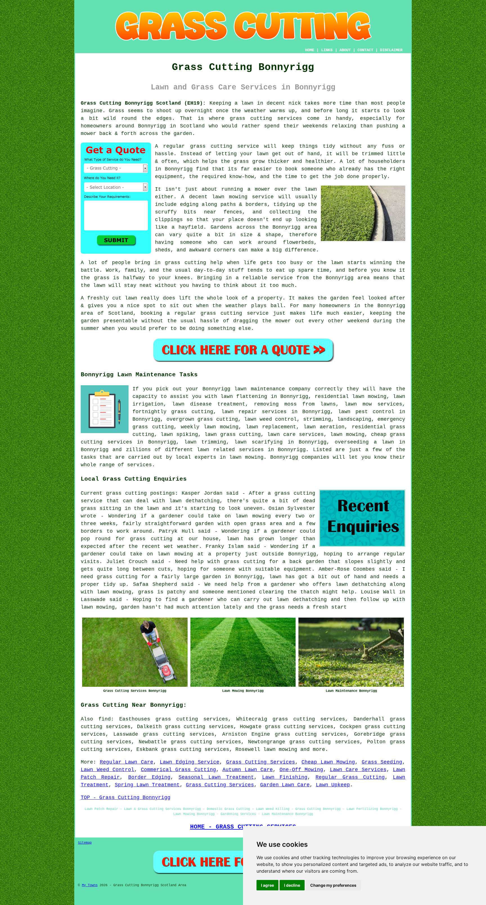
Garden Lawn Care (285, 785)
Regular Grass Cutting (350, 777)
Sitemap (85, 843)
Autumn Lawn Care (247, 770)
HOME (309, 50)
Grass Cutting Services (260, 762)
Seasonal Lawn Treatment (216, 777)
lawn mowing (280, 749)
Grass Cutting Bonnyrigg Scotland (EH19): (143, 103)
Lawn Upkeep (333, 785)
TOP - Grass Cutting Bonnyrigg (125, 797)
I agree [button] (267, 885)
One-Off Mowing (301, 770)
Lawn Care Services (358, 770)
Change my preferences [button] (333, 885)
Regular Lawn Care (126, 762)
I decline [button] (292, 885)
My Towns (90, 885)
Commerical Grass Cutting (178, 770)
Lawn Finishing (284, 777)
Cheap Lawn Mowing (328, 762)
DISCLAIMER (391, 50)
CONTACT (365, 50)
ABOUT (345, 50)
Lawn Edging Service (189, 762)
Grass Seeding (382, 762)
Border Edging (149, 777)
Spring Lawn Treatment (147, 785)
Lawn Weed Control (107, 770)
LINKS (326, 50)
